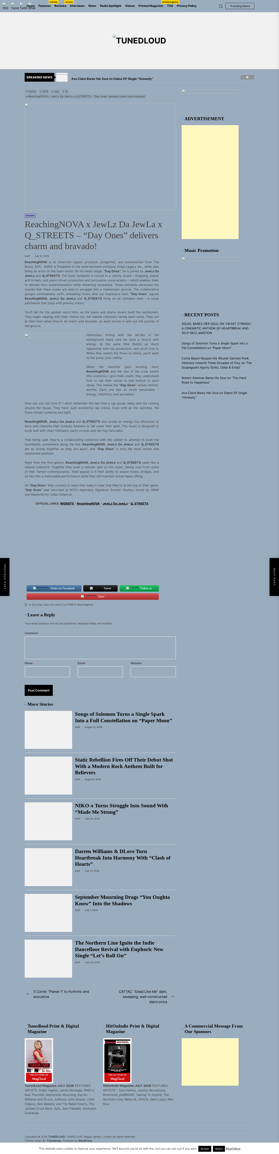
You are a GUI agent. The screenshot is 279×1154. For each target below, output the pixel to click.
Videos (130, 6)
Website (136, 663)
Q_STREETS (139, 503)
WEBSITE (67, 503)
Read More (233, 1148)
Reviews (61, 4)
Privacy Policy (187, 6)
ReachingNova (85, 604)
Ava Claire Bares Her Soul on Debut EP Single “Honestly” (214, 395)
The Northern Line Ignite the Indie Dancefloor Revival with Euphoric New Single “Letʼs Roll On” (119, 949)
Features (46, 4)
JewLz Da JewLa (115, 503)
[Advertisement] (210, 182)
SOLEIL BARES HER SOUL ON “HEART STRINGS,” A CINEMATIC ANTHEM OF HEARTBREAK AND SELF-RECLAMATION (217, 328)
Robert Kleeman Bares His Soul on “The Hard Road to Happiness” (214, 380)
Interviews (77, 6)
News (92, 6)
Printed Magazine (152, 4)
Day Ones (37, 604)
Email (82, 663)
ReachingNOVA (88, 503)
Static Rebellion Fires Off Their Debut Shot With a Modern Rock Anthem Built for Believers (124, 766)
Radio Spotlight (110, 6)
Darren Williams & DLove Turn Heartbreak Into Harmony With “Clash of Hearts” (122, 857)
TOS (170, 6)
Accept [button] (205, 1148)
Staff (27, 256)
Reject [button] (219, 1148)
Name (30, 663)
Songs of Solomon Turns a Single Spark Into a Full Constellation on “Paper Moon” (215, 345)
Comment (32, 633)
